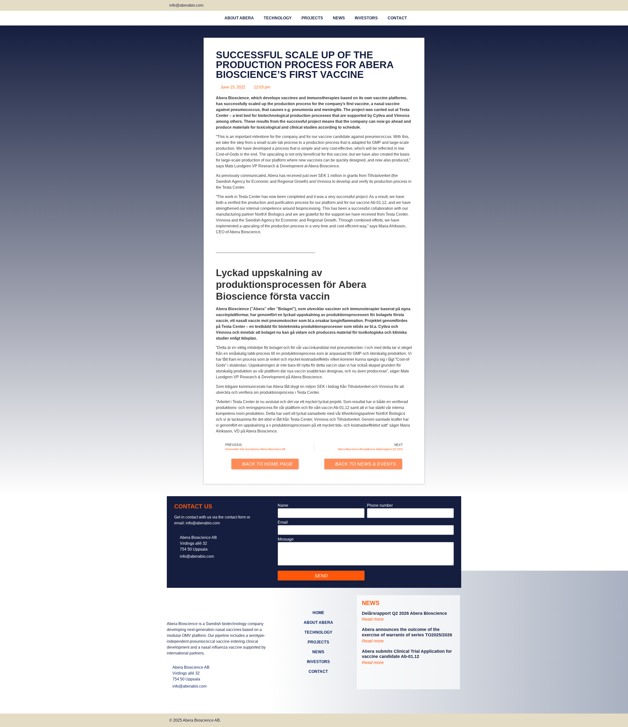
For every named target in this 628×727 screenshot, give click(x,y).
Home (318, 613)
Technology (278, 18)
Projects (312, 18)
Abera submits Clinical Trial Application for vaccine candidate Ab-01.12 (407, 654)
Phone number (380, 505)
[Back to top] (453, 719)
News (339, 18)
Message (286, 539)
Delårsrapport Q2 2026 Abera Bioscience (404, 613)
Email (283, 522)
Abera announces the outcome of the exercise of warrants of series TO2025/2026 (407, 632)
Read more (373, 619)
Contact (397, 18)
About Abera (239, 18)
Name (283, 505)
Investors (366, 18)
